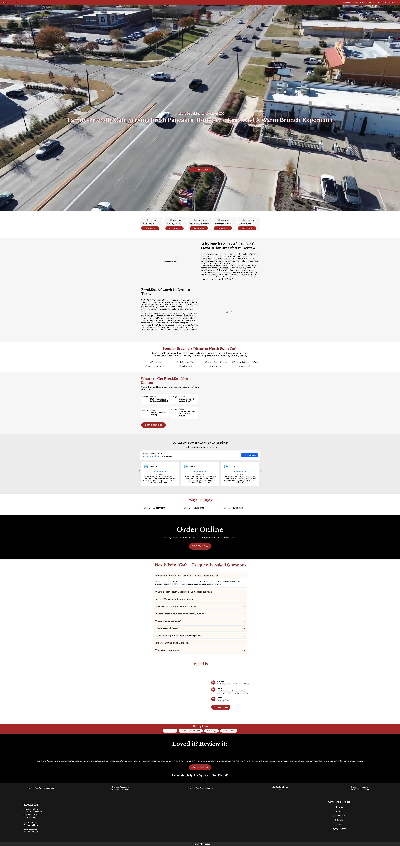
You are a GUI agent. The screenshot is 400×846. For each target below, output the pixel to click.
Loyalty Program (391, 3)
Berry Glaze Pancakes (192, 584)
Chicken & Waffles (175, 584)
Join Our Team (339, 816)
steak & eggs (207, 584)
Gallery (339, 811)
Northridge (211, 731)
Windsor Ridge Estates (190, 731)
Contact (339, 824)
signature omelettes (231, 582)
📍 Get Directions (220, 707)
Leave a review (250, 455)
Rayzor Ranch (228, 731)
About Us (339, 807)
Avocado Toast (161, 584)
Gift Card (380, 3)
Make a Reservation (367, 3)
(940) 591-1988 (223, 700)
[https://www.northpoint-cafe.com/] (10, 2)
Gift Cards (339, 820)
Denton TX (170, 731)
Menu (355, 3)
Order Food (346, 3)
